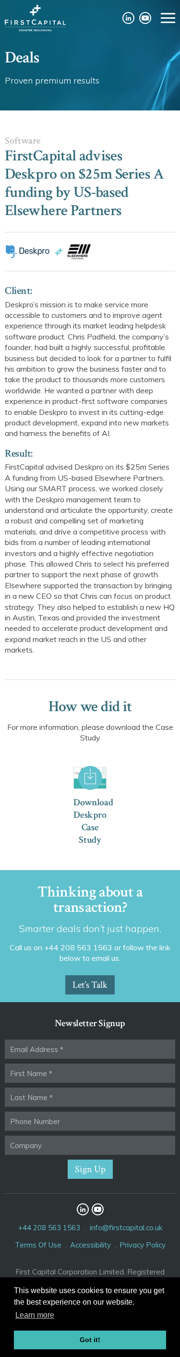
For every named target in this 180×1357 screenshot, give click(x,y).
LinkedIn (128, 18)
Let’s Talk (90, 985)
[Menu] (168, 18)
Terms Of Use (38, 1244)
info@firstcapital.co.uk (126, 1227)
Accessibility (90, 1244)
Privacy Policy (143, 1244)
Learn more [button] (34, 1315)
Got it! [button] (90, 1340)
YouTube (145, 18)
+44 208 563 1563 (49, 1227)
